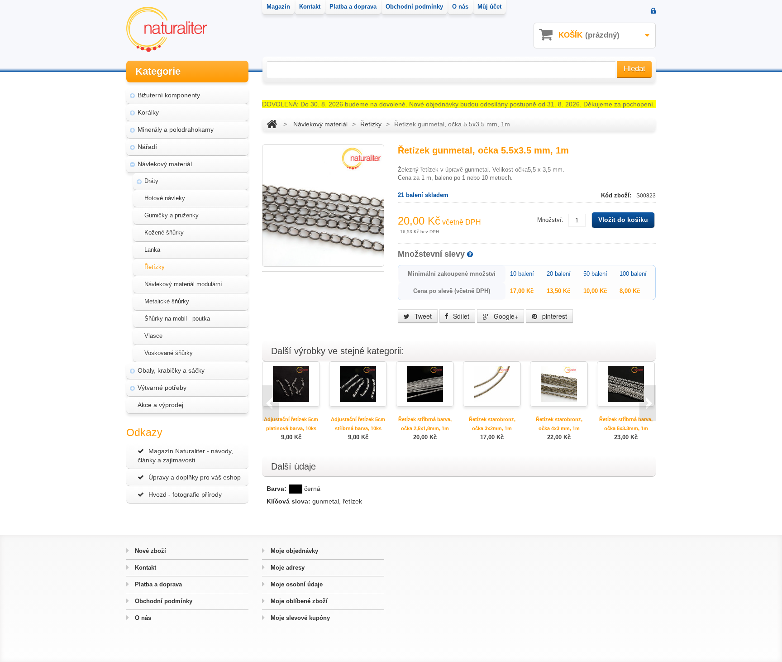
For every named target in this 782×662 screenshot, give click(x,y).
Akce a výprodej (160, 404)
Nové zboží (149, 550)
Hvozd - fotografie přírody (185, 494)
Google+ (505, 316)
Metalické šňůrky (166, 301)
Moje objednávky (293, 550)
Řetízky (154, 267)
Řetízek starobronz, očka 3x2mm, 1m (492, 424)
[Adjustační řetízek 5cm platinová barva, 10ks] (291, 383)
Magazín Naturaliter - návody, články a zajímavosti (185, 455)
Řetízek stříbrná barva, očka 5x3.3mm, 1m (626, 424)
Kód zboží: (617, 195)
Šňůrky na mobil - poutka (177, 318)
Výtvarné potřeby (162, 387)
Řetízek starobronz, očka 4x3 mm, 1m (559, 424)
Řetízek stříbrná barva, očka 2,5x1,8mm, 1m (425, 424)
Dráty (151, 180)
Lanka (152, 249)
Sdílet (460, 316)
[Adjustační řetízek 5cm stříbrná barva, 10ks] (358, 383)
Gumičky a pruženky (171, 215)
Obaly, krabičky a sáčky (171, 370)
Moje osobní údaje (296, 584)
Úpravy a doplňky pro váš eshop (194, 477)
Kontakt (144, 567)
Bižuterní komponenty (169, 95)
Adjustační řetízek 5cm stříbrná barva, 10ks (358, 424)
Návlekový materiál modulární (183, 284)
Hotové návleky (164, 198)
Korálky (148, 112)
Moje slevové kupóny (299, 617)
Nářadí (147, 146)
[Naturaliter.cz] (166, 29)
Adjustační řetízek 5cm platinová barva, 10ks (291, 424)
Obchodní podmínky (162, 601)
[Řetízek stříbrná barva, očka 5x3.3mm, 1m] (626, 383)
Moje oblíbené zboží (298, 601)
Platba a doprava (157, 584)
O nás (142, 617)
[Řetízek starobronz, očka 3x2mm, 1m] (492, 383)
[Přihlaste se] (653, 11)
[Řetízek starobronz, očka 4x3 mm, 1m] (559, 383)
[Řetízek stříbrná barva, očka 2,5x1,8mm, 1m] (425, 383)
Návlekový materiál (165, 164)
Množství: (550, 219)
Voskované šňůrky (168, 353)
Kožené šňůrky (164, 232)
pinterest (553, 316)
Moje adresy (287, 567)
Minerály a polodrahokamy (176, 129)
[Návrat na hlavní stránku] (272, 124)
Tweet (422, 316)
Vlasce (153, 335)
